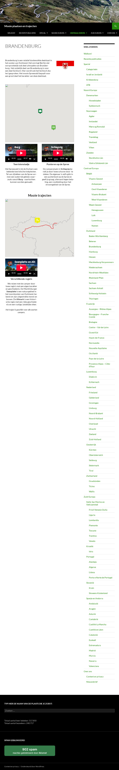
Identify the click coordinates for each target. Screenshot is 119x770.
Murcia (92, 655)
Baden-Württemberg (98, 236)
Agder (91, 116)
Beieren (92, 241)
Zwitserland (91, 476)
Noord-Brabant (96, 413)
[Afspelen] (9, 159)
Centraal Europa (77, 33)
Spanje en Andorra (94, 598)
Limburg (93, 408)
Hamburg (93, 251)
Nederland (91, 387)
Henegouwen (97, 210)
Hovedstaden (95, 100)
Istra (91, 551)
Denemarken (92, 95)
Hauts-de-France (96, 337)
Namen (95, 225)
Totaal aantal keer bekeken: (16, 720)
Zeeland (92, 434)
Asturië (92, 614)
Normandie (94, 343)
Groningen (94, 403)
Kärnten (92, 450)
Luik (93, 215)
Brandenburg (95, 246)
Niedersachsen (95, 267)
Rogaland (93, 132)
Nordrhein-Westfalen (98, 272)
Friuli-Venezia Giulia (98, 510)
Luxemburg (97, 220)
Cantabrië (93, 619)
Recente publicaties (27, 33)
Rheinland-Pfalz (96, 278)
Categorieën (91, 69)
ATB (88, 85)
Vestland (93, 142)
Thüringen (93, 298)
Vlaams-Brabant (99, 194)
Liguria (92, 515)
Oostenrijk (91, 444)
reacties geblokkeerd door (33, 752)
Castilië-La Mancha (97, 624)
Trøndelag (93, 137)
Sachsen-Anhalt (96, 288)
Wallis (91, 491)
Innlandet (93, 121)
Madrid (92, 650)
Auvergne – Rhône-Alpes (100, 309)
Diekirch (93, 377)
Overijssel (93, 424)
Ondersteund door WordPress (32, 766)
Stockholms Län (96, 158)
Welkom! (11, 33)
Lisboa (92, 572)
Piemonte (93, 525)
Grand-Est (93, 332)
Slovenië (90, 582)
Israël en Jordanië (94, 74)
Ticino (92, 486)
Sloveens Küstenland (98, 593)
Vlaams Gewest (96, 179)
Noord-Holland (96, 418)
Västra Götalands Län (98, 163)
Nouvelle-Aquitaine (98, 348)
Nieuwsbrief (92, 682)
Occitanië (93, 353)
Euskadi (92, 640)
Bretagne (93, 322)
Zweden (90, 152)
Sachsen (92, 283)
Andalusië (93, 603)
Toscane (92, 530)
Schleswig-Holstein (97, 293)
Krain (91, 588)
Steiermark (94, 465)
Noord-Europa (58, 33)
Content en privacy (94, 676)
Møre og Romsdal (97, 126)
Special (42, 33)
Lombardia (94, 520)
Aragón (92, 609)
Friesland (93, 392)
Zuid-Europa (96, 33)
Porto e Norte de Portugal (100, 577)
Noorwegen (91, 111)
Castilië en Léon (96, 629)
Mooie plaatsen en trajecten (20, 26)
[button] (40, 111)
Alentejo (93, 562)
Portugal (90, 556)
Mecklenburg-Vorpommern (101, 262)
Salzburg (93, 460)
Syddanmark (94, 106)
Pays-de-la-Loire (96, 358)
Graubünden (94, 481)
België (89, 173)
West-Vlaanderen (99, 199)
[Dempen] (30, 159)
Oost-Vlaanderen (99, 189)
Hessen (92, 257)
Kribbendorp (92, 79)
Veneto (92, 541)
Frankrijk (90, 304)
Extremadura (95, 645)
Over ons (111, 33)
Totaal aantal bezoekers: (15, 723)
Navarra (92, 661)
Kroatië (89, 546)
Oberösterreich (96, 455)
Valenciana (94, 666)
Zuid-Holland (95, 439)
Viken (91, 147)
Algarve (92, 567)
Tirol (91, 470)
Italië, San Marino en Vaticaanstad (95, 503)
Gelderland (94, 397)
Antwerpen (97, 184)
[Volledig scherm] (34, 159)
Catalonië (93, 635)
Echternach (94, 382)
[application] (21, 153)
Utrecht (92, 429)
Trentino (93, 536)
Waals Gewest (95, 205)
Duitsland (90, 231)
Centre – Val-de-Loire (98, 327)
